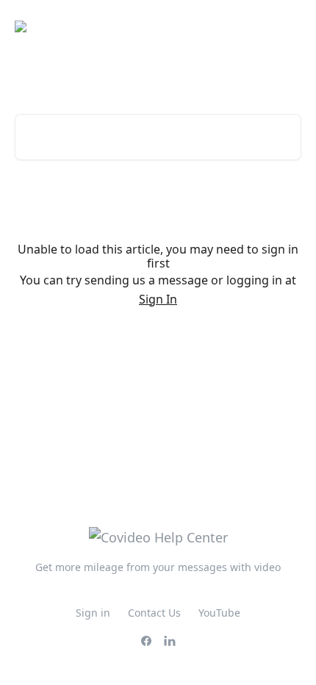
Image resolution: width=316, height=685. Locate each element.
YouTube (219, 613)
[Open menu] (288, 26)
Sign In (158, 299)
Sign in (93, 613)
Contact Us (154, 613)
